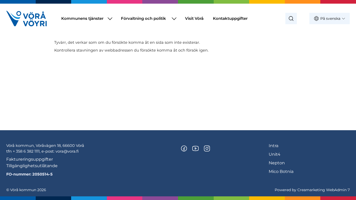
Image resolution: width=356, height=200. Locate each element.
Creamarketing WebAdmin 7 (323, 190)
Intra (273, 145)
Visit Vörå (194, 18)
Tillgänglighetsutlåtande (32, 165)
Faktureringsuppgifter (29, 159)
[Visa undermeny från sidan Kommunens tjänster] (110, 18)
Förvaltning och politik (143, 18)
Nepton (277, 162)
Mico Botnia (281, 171)
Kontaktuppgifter (230, 18)
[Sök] (291, 18)
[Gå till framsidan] (26, 18)
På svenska (330, 18)
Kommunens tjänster (82, 18)
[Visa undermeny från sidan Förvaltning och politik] (174, 18)
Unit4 (274, 154)
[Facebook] (184, 148)
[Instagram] (207, 148)
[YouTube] (195, 148)
